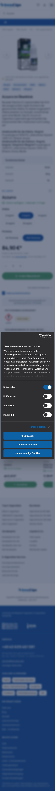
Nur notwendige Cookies (27, 453)
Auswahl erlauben (27, 444)
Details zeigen (38, 427)
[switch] (47, 396)
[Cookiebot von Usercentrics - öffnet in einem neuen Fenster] (39, 336)
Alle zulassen (27, 435)
